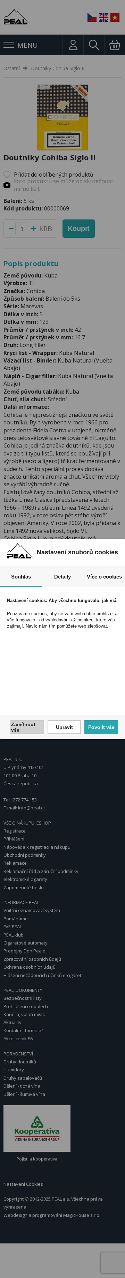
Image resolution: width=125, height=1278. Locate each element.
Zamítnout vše (23, 727)
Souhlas (21, 577)
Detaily (62, 577)
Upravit (64, 727)
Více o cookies (104, 577)
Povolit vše (101, 727)
